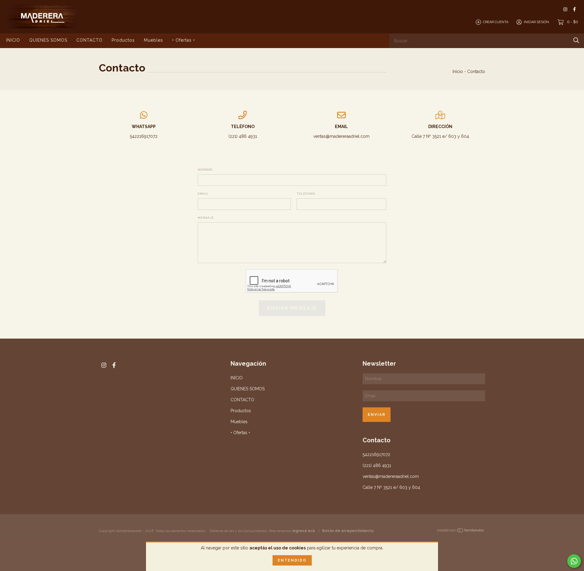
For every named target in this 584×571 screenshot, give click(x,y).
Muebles (153, 40)
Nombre (205, 169)
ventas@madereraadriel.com (341, 136)
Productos (123, 40)
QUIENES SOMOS (48, 40)
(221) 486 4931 (242, 136)
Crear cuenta (495, 22)
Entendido (292, 560)
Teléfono (306, 193)
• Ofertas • (183, 40)
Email (203, 193)
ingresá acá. (304, 531)
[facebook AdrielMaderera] (574, 9)
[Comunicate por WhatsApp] (574, 561)
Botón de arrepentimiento (348, 531)
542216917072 (144, 136)
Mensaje (206, 217)
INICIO (13, 40)
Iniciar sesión (536, 22)
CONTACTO (89, 40)
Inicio (458, 71)
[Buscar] (576, 40)
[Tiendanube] (460, 531)
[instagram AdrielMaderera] (565, 9)
